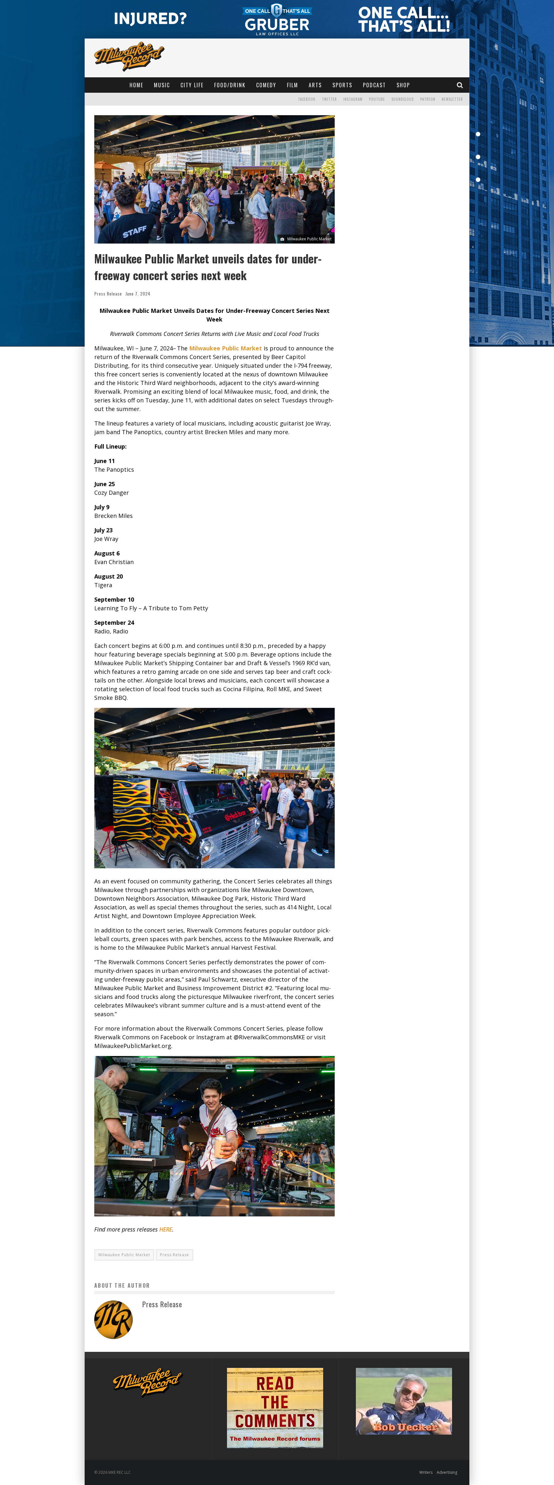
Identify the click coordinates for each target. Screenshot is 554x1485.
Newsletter (452, 99)
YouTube (377, 99)
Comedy (266, 85)
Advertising (447, 1472)
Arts (315, 85)
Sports (342, 85)
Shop (403, 85)
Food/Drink (230, 85)
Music (162, 85)
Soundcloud (402, 99)
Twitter (329, 99)
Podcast (374, 85)
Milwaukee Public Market (124, 1255)
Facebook (306, 99)
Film (292, 85)
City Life (192, 85)
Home (136, 85)
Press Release (108, 293)
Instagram (353, 99)
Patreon (427, 99)
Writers (425, 1472)
